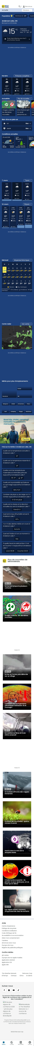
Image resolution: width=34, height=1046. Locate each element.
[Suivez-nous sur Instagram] (9, 990)
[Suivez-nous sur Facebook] (4, 990)
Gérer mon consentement (10, 938)
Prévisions (26, 10)
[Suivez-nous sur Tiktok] (18, 990)
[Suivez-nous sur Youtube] (13, 990)
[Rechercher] (19, 6)
